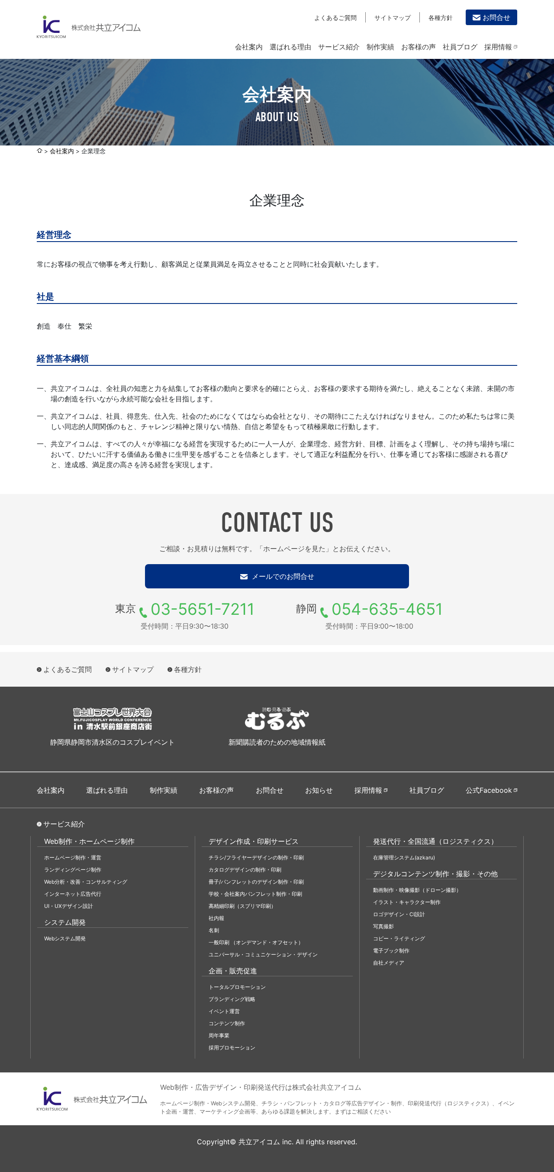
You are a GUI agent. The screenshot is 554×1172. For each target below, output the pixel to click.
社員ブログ (460, 46)
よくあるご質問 (335, 17)
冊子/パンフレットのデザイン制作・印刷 (256, 881)
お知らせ (319, 790)
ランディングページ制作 (72, 869)
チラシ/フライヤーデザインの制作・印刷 (256, 857)
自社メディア (388, 962)
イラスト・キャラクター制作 (407, 902)
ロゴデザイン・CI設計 (399, 914)
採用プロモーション (232, 1047)
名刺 (214, 930)
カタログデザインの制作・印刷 (245, 869)
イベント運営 (224, 1011)
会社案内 (249, 46)
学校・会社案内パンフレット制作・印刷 (255, 894)
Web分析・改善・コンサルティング (85, 881)
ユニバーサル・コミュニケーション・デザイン (263, 954)
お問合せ (496, 17)
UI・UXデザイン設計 (68, 906)
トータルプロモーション (237, 987)
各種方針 (440, 17)
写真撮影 (383, 926)
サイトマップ (392, 17)
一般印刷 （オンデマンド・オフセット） (256, 942)
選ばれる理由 (290, 46)
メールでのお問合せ (282, 576)
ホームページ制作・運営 (72, 857)
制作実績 (380, 46)
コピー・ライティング (399, 938)
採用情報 (498, 46)
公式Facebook (489, 790)
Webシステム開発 (65, 938)
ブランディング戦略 (232, 999)
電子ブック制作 (391, 950)
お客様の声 (418, 46)
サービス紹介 (339, 46)
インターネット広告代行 (72, 894)
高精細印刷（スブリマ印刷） (242, 906)
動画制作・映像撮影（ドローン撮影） (417, 890)
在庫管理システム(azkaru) (404, 857)
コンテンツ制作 (227, 1023)
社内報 (216, 918)
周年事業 (219, 1035)
